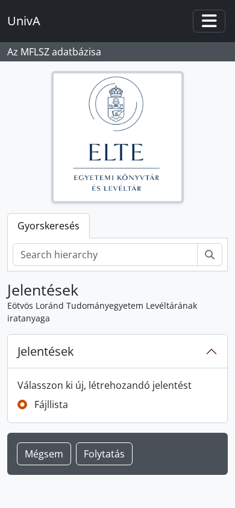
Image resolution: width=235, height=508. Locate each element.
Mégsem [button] (44, 453)
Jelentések (45, 351)
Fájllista (51, 404)
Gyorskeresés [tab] (48, 225)
